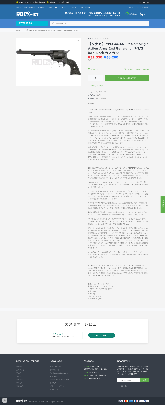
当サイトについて (56, 366)
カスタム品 (20, 370)
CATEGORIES (25, 23)
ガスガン (99, 95)
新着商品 (19, 366)
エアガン (19, 383)
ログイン (132, 7)
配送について (96, 69)
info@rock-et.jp (94, 378)
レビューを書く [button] (101, 335)
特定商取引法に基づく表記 (59, 379)
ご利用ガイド (54, 370)
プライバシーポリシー (58, 386)
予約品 (18, 373)
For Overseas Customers (59, 373)
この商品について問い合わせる (138, 69)
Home (18, 30)
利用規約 (53, 383)
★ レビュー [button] (163, 205)
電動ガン (19, 379)
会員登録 (145, 7)
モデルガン (20, 386)
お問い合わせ (54, 376)
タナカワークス (101, 92)
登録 (144, 380)
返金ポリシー (54, 389)
